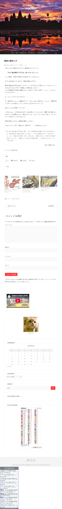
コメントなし (25, 65)
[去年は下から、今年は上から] (12, 182)
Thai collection (31, 52)
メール (8, 256)
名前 (7, 247)
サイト (7, 265)
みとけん (31, 333)
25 (37, 361)
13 (49, 355)
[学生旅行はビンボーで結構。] (30, 182)
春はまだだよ (11, 206)
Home (12, 52)
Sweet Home (15, 198)
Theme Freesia (35, 464)
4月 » (11, 366)
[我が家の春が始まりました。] (49, 181)
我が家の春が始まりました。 (47, 187)
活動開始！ (52, 206)
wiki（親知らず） (50, 145)
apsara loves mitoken (31, 6)
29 (18, 364)
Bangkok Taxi (23, 52)
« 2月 (8, 366)
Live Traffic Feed (9, 468)
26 (43, 361)
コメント (8, 225)
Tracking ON (13, 508)
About (17, 52)
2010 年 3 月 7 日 (15, 65)
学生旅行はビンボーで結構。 (29, 188)
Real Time (9, 508)
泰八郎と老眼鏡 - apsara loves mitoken (8, 479)
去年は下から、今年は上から (11, 189)
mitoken (7, 65)
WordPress (47, 464)
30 (24, 364)
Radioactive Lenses (42, 52)
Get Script (4, 508)
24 (31, 361)
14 (12, 358)
